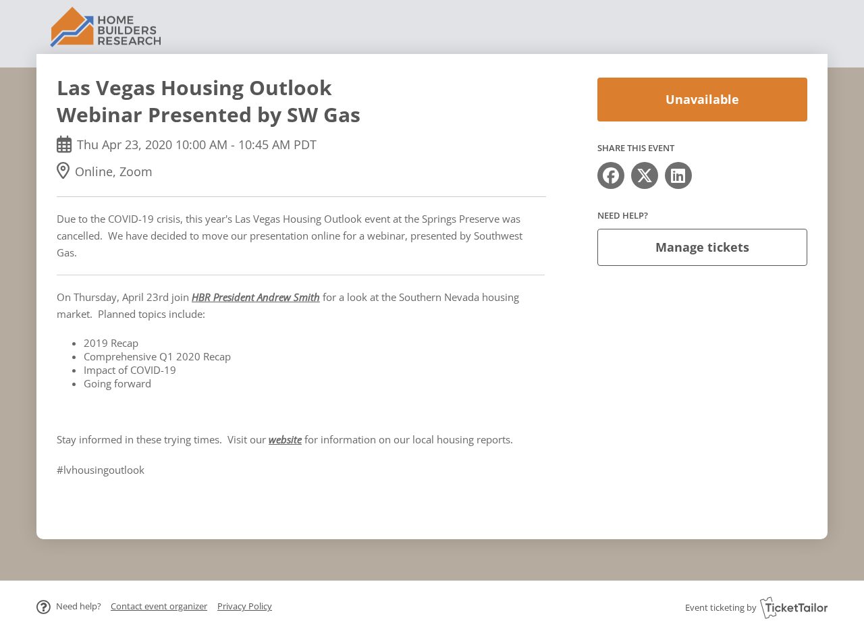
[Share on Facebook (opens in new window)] (610, 175)
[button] (159, 606)
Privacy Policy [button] (244, 606)
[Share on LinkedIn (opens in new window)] (678, 175)
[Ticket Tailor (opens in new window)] (794, 607)
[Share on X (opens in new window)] (644, 175)
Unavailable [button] (702, 99)
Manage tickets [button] (702, 247)
